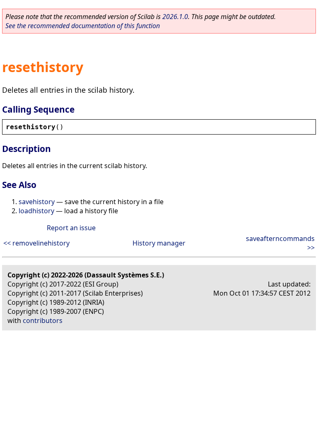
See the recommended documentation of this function (82, 25)
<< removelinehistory (36, 243)
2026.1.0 (175, 16)
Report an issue (71, 227)
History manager (159, 243)
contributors (43, 320)
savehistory (37, 201)
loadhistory (36, 210)
